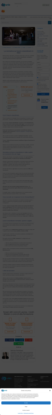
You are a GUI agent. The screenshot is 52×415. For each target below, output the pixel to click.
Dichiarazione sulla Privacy (29, 413)
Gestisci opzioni (26, 410)
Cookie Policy (20, 413)
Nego (26, 406)
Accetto (26, 402)
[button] (50, 390)
